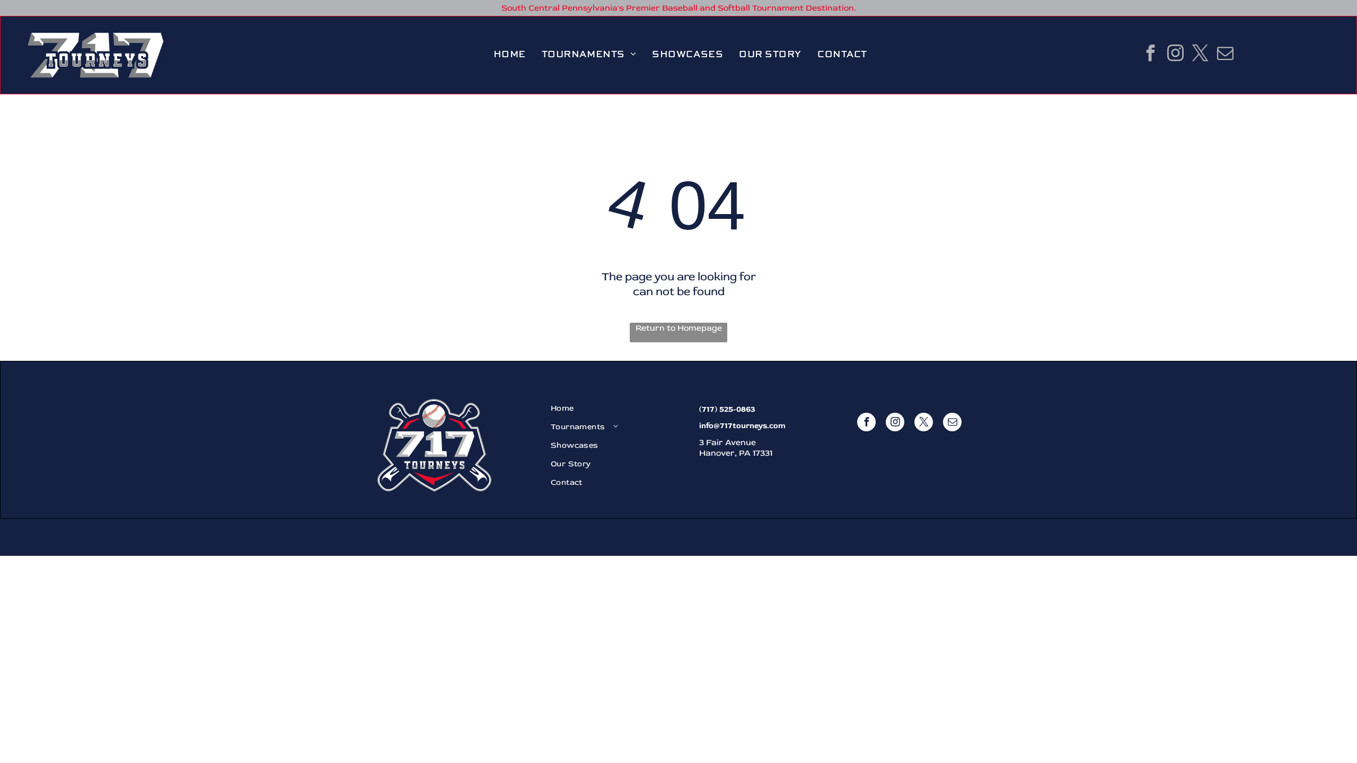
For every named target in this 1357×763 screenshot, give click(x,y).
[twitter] (1200, 54)
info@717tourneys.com (742, 426)
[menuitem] (510, 54)
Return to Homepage (679, 328)
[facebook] (1150, 54)
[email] (1225, 54)
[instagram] (1175, 54)
